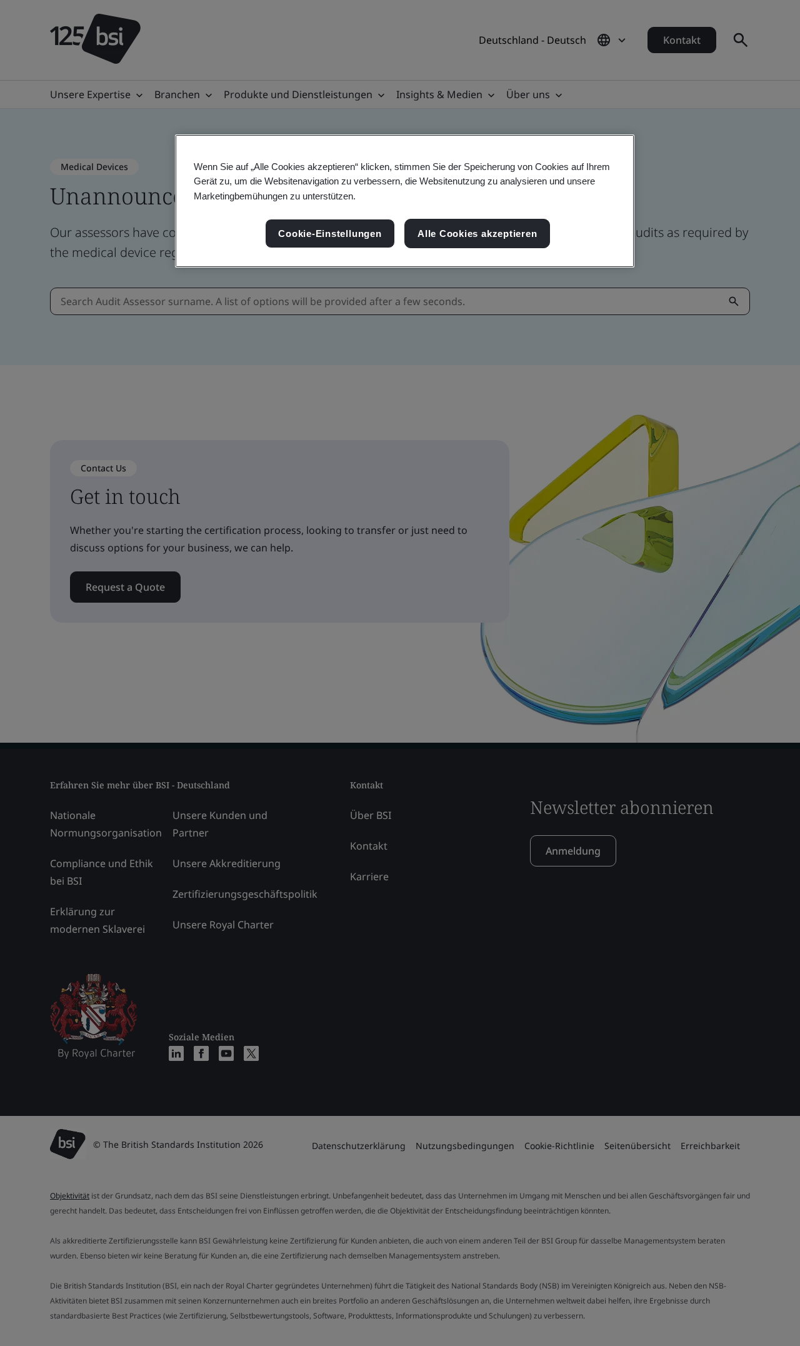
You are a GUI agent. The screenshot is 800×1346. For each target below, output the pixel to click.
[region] (404, 201)
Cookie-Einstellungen (329, 233)
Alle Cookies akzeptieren (477, 233)
